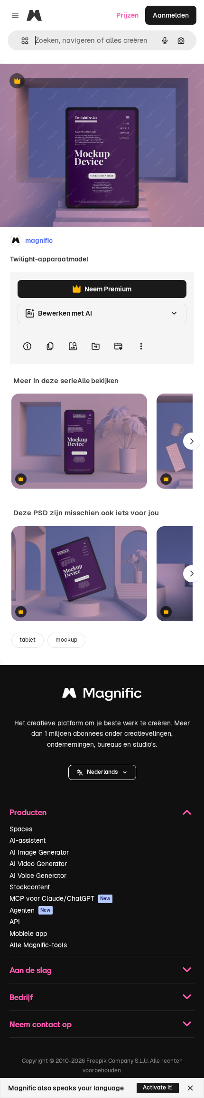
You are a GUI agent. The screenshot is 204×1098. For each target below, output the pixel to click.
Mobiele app (28, 933)
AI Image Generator (39, 852)
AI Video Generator (38, 863)
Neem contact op (40, 1024)
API (14, 921)
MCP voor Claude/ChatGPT (60, 898)
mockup (66, 640)
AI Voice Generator (37, 875)
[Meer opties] (140, 346)
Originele (62, 81)
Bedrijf (21, 997)
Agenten (30, 910)
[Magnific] (102, 695)
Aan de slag (30, 970)
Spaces (20, 829)
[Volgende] (191, 441)
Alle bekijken (97, 380)
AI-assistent (27, 840)
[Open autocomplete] (21, 40)
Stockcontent (29, 887)
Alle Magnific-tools (38, 945)
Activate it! (158, 1087)
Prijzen (127, 15)
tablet (27, 640)
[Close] (190, 1088)
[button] (102, 772)
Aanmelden (171, 15)
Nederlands (102, 772)
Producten (27, 812)
